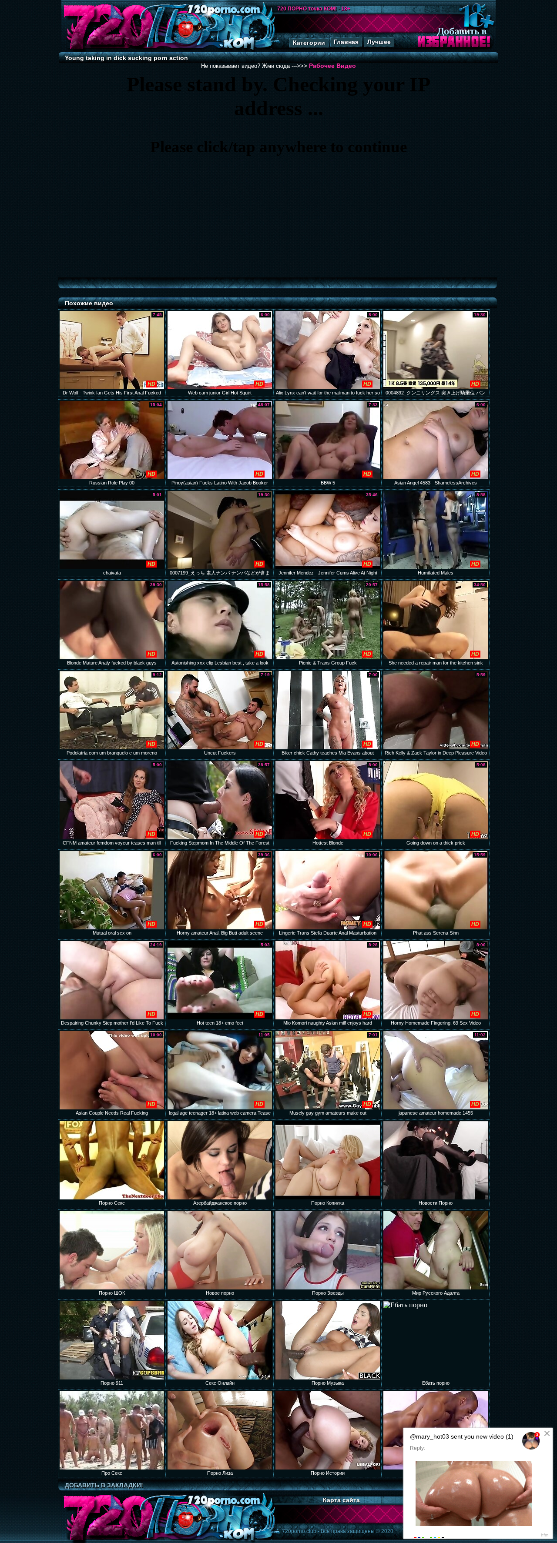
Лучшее (379, 41)
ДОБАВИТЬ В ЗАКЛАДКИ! (104, 1485)
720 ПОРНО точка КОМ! (307, 9)
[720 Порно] (108, 49)
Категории (309, 42)
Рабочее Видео (332, 65)
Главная (346, 41)
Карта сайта (341, 1499)
